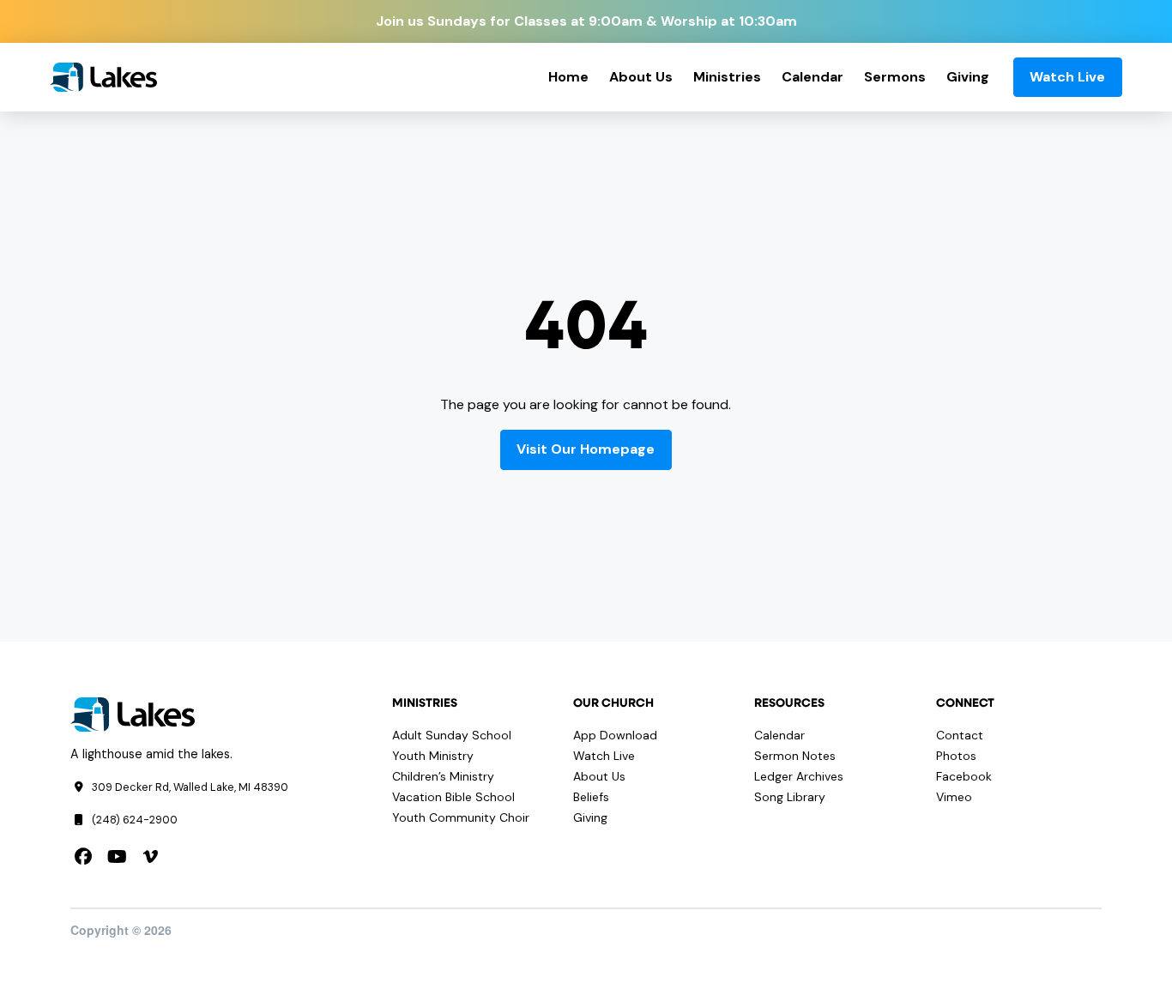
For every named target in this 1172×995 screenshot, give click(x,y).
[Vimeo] (150, 857)
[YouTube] (117, 857)
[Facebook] (83, 857)
